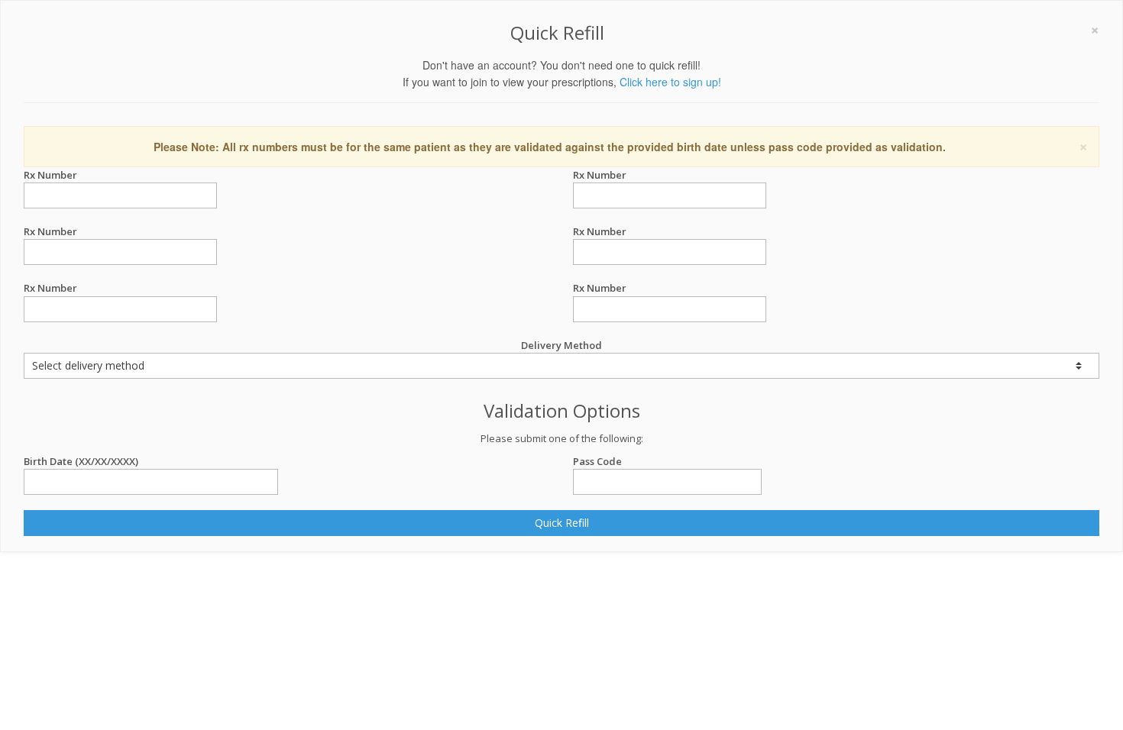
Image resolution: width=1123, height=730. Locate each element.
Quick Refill (562, 522)
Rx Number (50, 175)
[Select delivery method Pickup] (561, 366)
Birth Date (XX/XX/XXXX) (81, 461)
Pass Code (597, 461)
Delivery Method (561, 345)
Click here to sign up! (670, 81)
